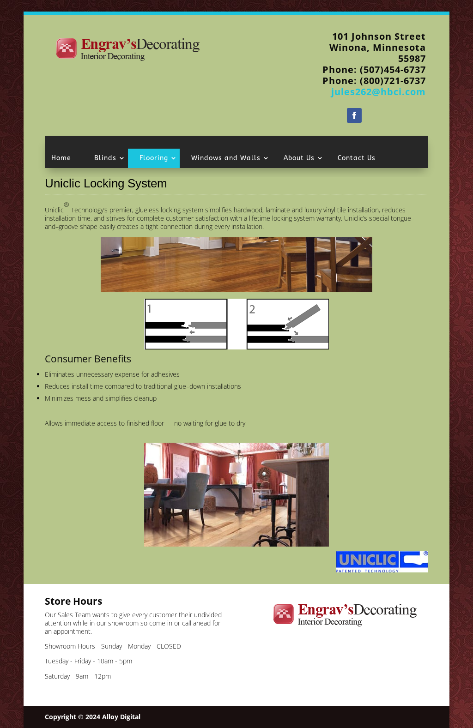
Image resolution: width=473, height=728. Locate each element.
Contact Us (357, 158)
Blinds (105, 158)
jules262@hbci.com (378, 91)
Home (61, 158)
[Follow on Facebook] (354, 115)
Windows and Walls (226, 158)
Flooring (153, 158)
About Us (299, 158)
